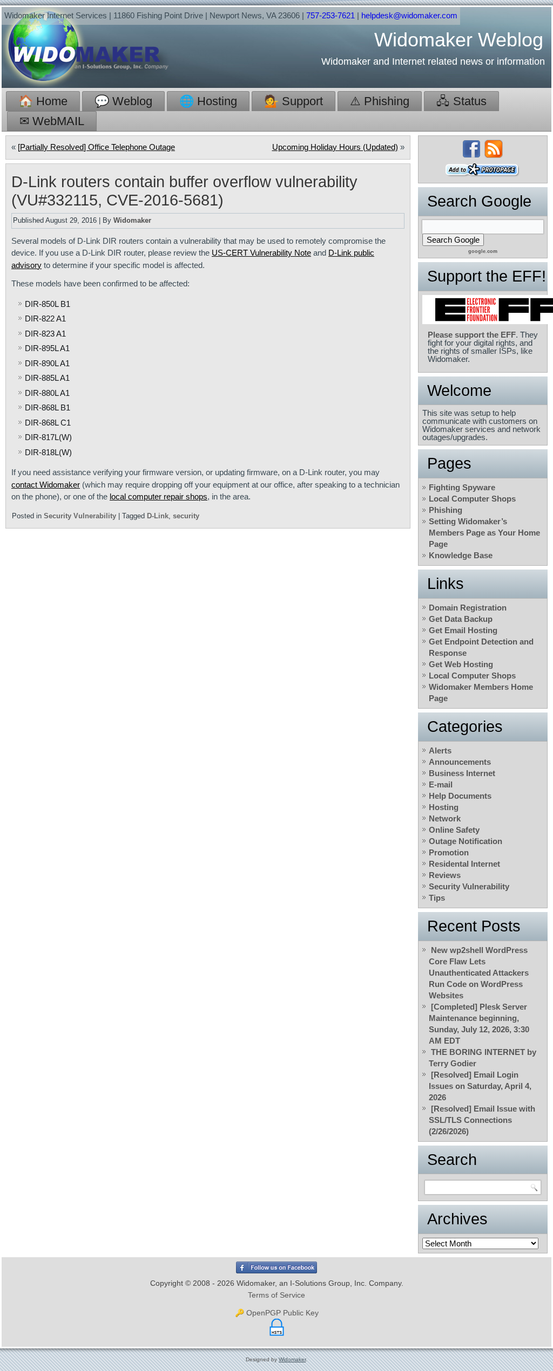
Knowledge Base (461, 555)
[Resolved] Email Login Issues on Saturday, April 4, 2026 (480, 1086)
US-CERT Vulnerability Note (261, 252)
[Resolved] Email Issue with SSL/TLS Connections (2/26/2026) (482, 1120)
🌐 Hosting (208, 101)
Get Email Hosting (463, 630)
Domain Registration (468, 607)
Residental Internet (464, 863)
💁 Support (293, 101)
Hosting (443, 807)
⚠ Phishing (379, 101)
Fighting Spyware (462, 487)
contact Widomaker (45, 484)
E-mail (441, 784)
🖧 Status (461, 101)
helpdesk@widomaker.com (409, 15)
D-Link (157, 516)
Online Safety (454, 829)
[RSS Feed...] (493, 149)
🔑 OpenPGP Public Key (277, 1312)
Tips (437, 897)
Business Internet (462, 773)
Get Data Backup (461, 618)
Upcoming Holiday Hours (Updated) (335, 147)
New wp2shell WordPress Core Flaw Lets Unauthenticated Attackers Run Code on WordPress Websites (479, 972)
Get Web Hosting (461, 664)
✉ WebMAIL (51, 121)
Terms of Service (276, 1295)
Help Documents (460, 795)
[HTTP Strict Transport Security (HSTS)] (276, 1336)
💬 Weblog (123, 101)
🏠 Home (43, 101)
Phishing (445, 510)
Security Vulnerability (80, 516)
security (186, 516)
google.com (482, 251)
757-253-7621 (330, 15)
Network (445, 818)
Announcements (460, 761)
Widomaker (132, 220)
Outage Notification (465, 841)
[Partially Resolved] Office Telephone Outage (96, 147)
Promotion (449, 852)
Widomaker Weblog (458, 40)
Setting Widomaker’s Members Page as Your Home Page (484, 533)
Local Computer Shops (472, 498)
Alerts (440, 750)
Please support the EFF (472, 334)
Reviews (445, 875)
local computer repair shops (158, 496)
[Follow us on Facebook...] (471, 148)
